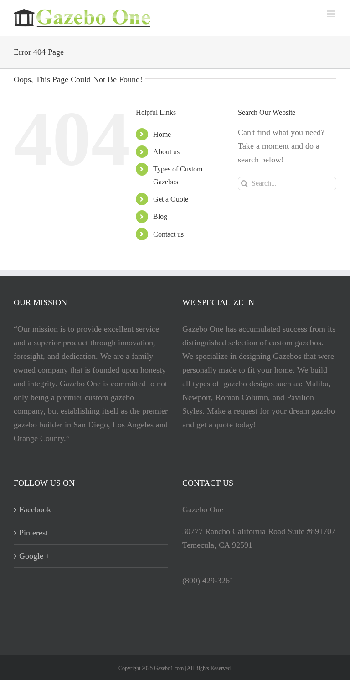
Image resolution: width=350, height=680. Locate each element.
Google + (34, 556)
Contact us (168, 234)
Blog (160, 216)
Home (162, 134)
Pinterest (33, 532)
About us (166, 152)
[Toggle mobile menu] (331, 14)
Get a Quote (170, 199)
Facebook (35, 509)
